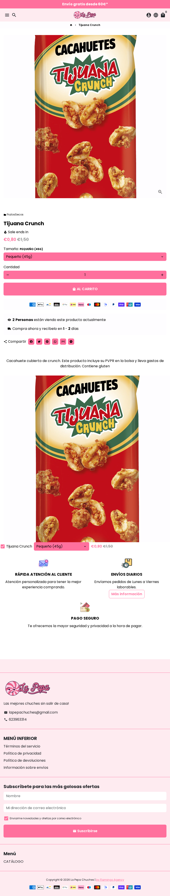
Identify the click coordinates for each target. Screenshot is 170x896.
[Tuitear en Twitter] (39, 341)
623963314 (15, 719)
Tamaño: (23, 248)
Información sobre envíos (26, 767)
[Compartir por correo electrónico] (63, 341)
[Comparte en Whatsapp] (55, 341)
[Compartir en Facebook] (31, 341)
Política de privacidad (22, 753)
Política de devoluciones (25, 760)
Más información (126, 594)
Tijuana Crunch (89, 25)
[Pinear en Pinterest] (47, 341)
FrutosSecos (13, 214)
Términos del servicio (22, 746)
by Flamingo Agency (110, 880)
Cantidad (11, 267)
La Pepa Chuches (82, 880)
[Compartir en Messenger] (71, 341)
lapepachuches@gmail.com (31, 712)
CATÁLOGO (13, 861)
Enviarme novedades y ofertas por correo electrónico (45, 818)
